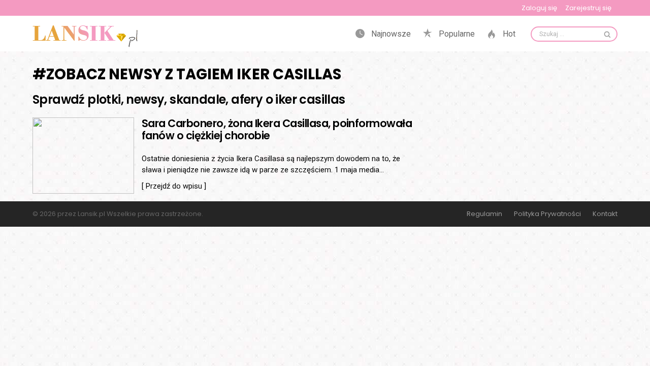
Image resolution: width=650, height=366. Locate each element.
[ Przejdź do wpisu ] (174, 186)
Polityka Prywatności (547, 214)
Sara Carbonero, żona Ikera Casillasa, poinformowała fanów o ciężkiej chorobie (277, 129)
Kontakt (605, 214)
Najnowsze (390, 34)
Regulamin (484, 214)
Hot (508, 34)
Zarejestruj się (588, 8)
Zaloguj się (539, 8)
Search (607, 34)
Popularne (456, 34)
